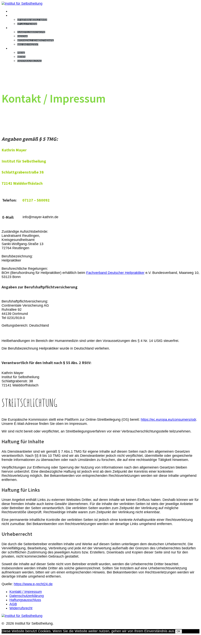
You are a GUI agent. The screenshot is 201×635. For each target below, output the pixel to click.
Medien (21, 57)
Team (15, 15)
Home (15, 11)
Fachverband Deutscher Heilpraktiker (115, 273)
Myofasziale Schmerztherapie (35, 40)
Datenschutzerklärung (26, 596)
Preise (21, 53)
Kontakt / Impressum (25, 592)
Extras (17, 48)
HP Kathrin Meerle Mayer (32, 20)
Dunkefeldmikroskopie (31, 32)
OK (178, 631)
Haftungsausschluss (25, 600)
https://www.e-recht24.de (33, 584)
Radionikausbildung (29, 61)
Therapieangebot (29, 27)
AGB (13, 604)
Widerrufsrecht (20, 608)
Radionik (22, 36)
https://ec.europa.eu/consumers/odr (168, 420)
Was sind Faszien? (27, 44)
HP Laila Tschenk (27, 24)
